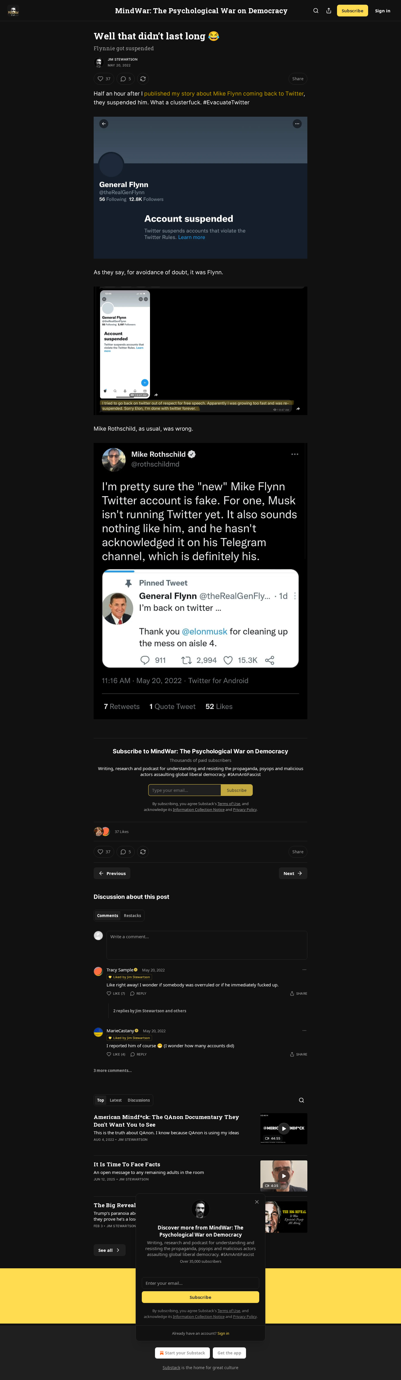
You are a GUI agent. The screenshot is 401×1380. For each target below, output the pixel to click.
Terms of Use (229, 1310)
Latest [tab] (116, 1100)
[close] (257, 1202)
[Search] (316, 10)
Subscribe (352, 11)
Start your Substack (185, 1353)
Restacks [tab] (132, 915)
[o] (284, 1129)
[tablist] (119, 915)
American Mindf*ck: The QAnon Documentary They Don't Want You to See (166, 1120)
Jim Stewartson (122, 59)
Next (289, 873)
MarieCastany (120, 1030)
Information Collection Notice (199, 1316)
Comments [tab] (107, 915)
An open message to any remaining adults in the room (149, 1172)
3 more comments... (113, 1070)
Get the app (229, 1353)
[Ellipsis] (304, 969)
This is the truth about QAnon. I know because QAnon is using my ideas (166, 1132)
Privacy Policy (245, 1316)
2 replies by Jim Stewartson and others (149, 1010)
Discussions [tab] (139, 1100)
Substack (171, 1367)
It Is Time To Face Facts (127, 1164)
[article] (200, 1132)
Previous (116, 873)
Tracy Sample (120, 970)
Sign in (382, 11)
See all (105, 1250)
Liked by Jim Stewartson (131, 977)
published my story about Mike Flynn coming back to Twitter (224, 93)
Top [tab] (100, 1100)
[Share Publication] (329, 10)
